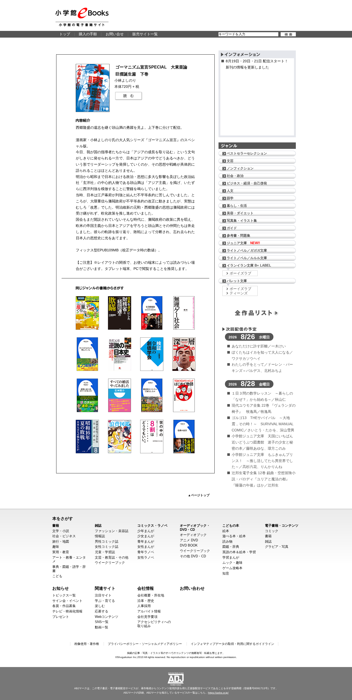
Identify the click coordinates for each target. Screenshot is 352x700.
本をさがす (62, 518)
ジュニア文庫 (243, 243)
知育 (225, 573)
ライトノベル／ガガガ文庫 (247, 250)
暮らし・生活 (237, 206)
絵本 (225, 531)
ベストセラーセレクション (247, 153)
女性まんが (145, 547)
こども (57, 576)
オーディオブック (193, 535)
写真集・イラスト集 (242, 221)
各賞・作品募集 (64, 606)
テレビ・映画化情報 (67, 611)
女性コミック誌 (106, 547)
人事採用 (144, 606)
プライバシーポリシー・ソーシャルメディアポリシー (145, 644)
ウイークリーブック (110, 563)
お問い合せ (115, 34)
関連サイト (105, 588)
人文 (230, 191)
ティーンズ (239, 293)
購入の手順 (88, 34)
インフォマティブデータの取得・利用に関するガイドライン (232, 644)
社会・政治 (235, 176)
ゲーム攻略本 (232, 568)
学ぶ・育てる (105, 601)
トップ (64, 34)
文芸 (230, 161)
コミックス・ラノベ (152, 525)
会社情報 (145, 588)
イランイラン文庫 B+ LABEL (249, 265)
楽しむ (100, 606)
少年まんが (145, 531)
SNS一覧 (101, 622)
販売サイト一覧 (145, 34)
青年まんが (145, 541)
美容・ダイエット (240, 213)
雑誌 (98, 525)
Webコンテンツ (106, 617)
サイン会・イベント (67, 601)
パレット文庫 (237, 281)
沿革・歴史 (145, 601)
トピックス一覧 (64, 595)
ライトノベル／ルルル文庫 (247, 258)
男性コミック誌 (106, 541)
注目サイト (103, 595)
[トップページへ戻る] (82, 17)
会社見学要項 (147, 617)
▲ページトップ (198, 495)
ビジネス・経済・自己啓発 (247, 183)
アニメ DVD (189, 540)
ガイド (232, 228)
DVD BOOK (189, 545)
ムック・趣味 (232, 563)
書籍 (55, 525)
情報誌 (100, 536)
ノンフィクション (240, 168)
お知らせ (60, 588)
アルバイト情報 (149, 611)
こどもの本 (230, 525)
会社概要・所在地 (150, 595)
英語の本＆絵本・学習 (239, 552)
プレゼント (60, 617)
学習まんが (230, 557)
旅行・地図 (60, 541)
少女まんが (145, 536)
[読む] (128, 96)
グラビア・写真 (276, 547)
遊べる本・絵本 (234, 536)
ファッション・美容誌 (111, 531)
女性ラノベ (145, 557)
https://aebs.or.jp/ (218, 692)
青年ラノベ (145, 552)
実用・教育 (60, 552)
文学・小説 (60, 531)
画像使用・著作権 (86, 644)
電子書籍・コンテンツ (281, 525)
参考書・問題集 (238, 235)
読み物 (227, 541)
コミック (271, 531)
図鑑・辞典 (230, 547)
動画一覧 (101, 627)
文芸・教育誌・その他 (111, 557)
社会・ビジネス (64, 536)
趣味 (55, 547)
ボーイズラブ (240, 273)
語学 (230, 198)
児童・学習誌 (105, 552)
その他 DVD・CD (193, 556)
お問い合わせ (192, 588)
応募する (101, 611)
